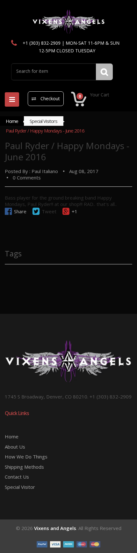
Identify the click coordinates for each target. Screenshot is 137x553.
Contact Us (17, 476)
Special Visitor (20, 487)
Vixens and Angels (55, 528)
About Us (15, 446)
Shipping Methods (24, 467)
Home (12, 121)
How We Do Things (26, 456)
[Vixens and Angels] (68, 21)
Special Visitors (43, 121)
